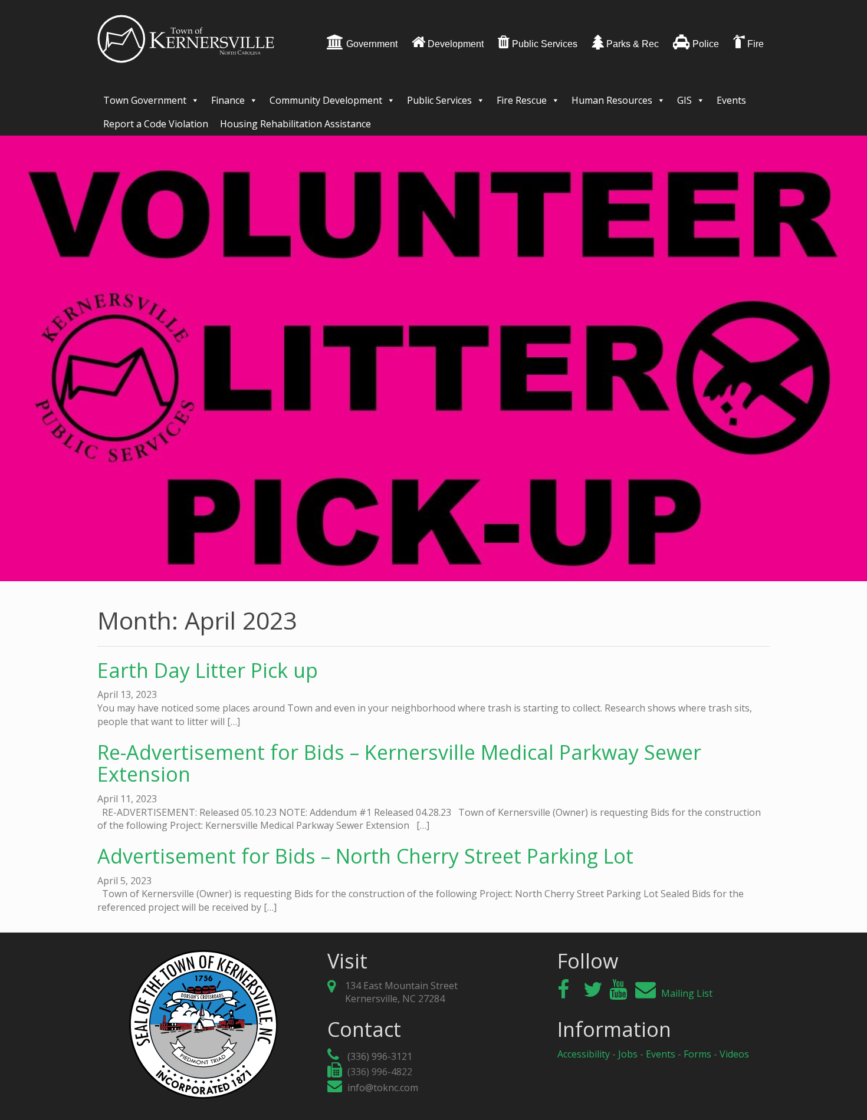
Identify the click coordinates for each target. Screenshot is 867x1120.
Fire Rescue (522, 100)
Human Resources (612, 100)
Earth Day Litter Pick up (207, 670)
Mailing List (685, 993)
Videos (734, 1053)
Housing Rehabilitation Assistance (295, 123)
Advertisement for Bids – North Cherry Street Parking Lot (365, 855)
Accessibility (583, 1053)
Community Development (326, 100)
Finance (228, 100)
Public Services (439, 100)
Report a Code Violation (155, 123)
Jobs (628, 1053)
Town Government (144, 100)
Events (731, 100)
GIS (684, 100)
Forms (697, 1053)
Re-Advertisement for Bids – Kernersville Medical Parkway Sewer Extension (399, 763)
